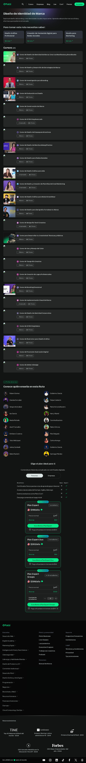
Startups (6, 705)
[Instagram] (50, 760)
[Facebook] (69, 760)
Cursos (30, 4)
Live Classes (43, 640)
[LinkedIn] (56, 760)
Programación (8, 682)
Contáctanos (71, 640)
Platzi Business (44, 636)
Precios (69, 4)
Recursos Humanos (9, 696)
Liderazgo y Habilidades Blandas (14, 659)
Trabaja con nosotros (47, 651)
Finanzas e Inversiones (10, 701)
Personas (34, 476)
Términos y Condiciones (74, 649)
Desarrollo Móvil (8, 673)
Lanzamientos (44, 643)
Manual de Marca (45, 664)
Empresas (40, 4)
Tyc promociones (72, 656)
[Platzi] (7, 4)
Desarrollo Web (8, 636)
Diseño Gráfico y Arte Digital (12, 678)
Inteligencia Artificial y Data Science (15, 650)
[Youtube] (44, 760)
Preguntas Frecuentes (74, 636)
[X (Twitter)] (76, 760)
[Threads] (82, 760)
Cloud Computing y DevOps (12, 710)
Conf (61, 4)
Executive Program (46, 647)
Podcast (42, 655)
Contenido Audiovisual (11, 668)
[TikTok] (63, 760)
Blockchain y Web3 (9, 692)
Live (55, 4)
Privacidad (70, 653)
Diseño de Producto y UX (11, 664)
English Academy (8, 641)
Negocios (6, 687)
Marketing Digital (8, 645)
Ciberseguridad (8, 655)
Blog (48, 4)
